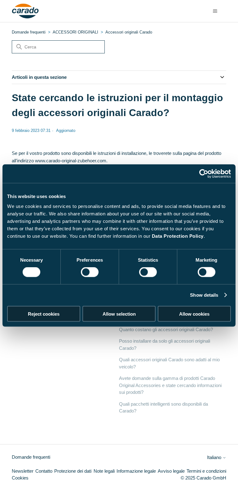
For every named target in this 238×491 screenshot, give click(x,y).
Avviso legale (171, 471)
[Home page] (25, 11)
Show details (204, 295)
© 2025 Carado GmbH (203, 477)
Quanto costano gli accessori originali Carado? (166, 329)
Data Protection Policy (178, 235)
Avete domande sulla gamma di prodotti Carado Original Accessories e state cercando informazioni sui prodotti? (170, 385)
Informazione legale (136, 471)
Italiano (215, 457)
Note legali (104, 471)
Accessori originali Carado (128, 32)
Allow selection (119, 313)
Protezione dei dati (72, 471)
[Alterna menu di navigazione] (215, 11)
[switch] (90, 272)
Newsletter (22, 471)
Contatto (43, 471)
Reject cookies (44, 313)
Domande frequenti (29, 32)
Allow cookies (194, 313)
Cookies (20, 477)
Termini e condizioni (206, 471)
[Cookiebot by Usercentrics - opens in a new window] (204, 173)
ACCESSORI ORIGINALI (75, 32)
